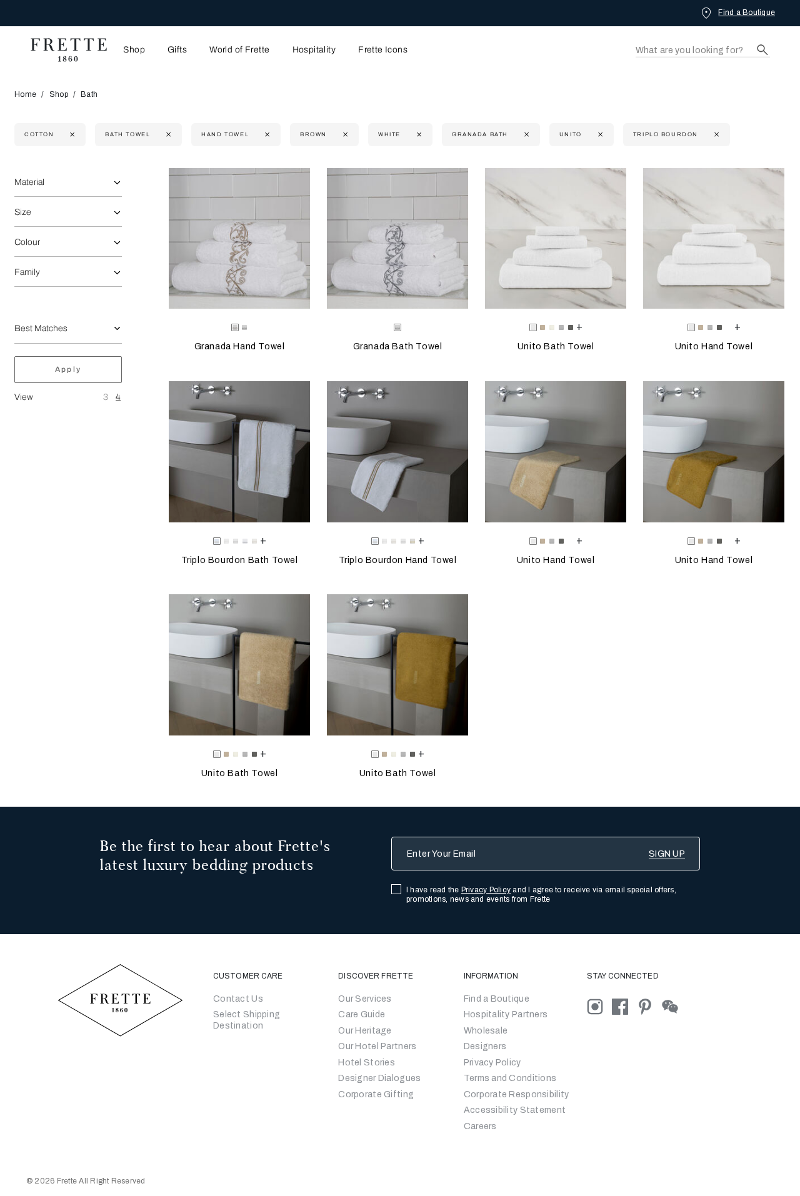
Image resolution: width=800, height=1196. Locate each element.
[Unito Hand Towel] (713, 238)
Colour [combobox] (27, 242)
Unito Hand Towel (714, 346)
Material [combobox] (29, 182)
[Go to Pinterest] (649, 1005)
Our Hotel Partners (377, 1046)
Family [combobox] (27, 272)
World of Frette (239, 50)
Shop (58, 94)
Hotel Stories (366, 1062)
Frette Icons (383, 50)
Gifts (177, 50)
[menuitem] (130, 49)
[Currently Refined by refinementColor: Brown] (344, 134)
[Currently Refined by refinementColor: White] (418, 134)
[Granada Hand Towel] (239, 238)
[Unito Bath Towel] (555, 238)
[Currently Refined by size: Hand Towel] (266, 134)
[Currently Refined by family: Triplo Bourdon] (715, 134)
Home (25, 94)
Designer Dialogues (379, 1078)
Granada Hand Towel (239, 346)
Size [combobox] (22, 212)
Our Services (364, 999)
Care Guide (361, 1014)
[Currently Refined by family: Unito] (599, 134)
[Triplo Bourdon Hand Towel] (397, 451)
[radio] (244, 327)
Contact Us (238, 999)
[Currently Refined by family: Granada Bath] (525, 134)
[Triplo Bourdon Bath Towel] (239, 451)
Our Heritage (364, 1030)
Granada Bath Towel (397, 346)
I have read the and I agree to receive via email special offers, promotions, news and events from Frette (541, 894)
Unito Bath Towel (556, 346)
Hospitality (314, 50)
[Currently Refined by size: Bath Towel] (167, 134)
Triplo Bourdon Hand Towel (398, 560)
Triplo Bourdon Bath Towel (239, 560)
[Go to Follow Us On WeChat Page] (673, 1005)
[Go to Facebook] (624, 1005)
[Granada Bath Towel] (397, 238)
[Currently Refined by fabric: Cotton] (71, 134)
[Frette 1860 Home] (62, 49)
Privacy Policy (486, 889)
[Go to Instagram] (599, 1005)
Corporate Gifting (376, 1094)
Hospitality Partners (506, 1014)
